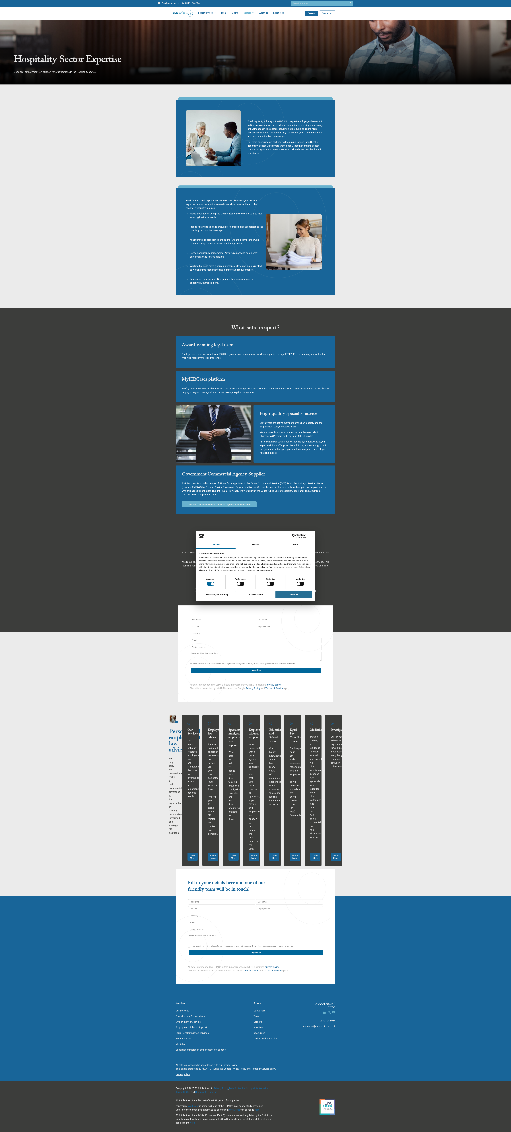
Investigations (339, 730)
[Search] (350, 3)
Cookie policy (183, 1074)
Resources (278, 13)
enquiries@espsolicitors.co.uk (319, 1026)
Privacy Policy (253, 688)
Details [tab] (255, 545)
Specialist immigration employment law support (236, 737)
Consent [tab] (216, 545)
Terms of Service (274, 688)
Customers (259, 1010)
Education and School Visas (275, 735)
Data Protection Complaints (243, 1088)
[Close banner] (311, 536)
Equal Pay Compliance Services (192, 1033)
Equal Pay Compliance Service (297, 735)
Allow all (294, 594)
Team (223, 13)
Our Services (192, 731)
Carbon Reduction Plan (265, 1038)
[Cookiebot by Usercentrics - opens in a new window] (294, 536)
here (257, 1109)
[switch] (240, 584)
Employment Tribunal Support (191, 1027)
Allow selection (255, 594)
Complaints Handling (206, 1092)
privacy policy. (274, 684)
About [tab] (295, 545)
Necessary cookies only (217, 594)
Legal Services (205, 13)
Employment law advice (188, 1021)
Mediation (316, 730)
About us (263, 13)
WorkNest (193, 1106)
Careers (258, 1021)
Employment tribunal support (257, 733)
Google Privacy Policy (235, 1068)
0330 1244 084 (327, 1020)
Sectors (247, 13)
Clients (235, 13)
